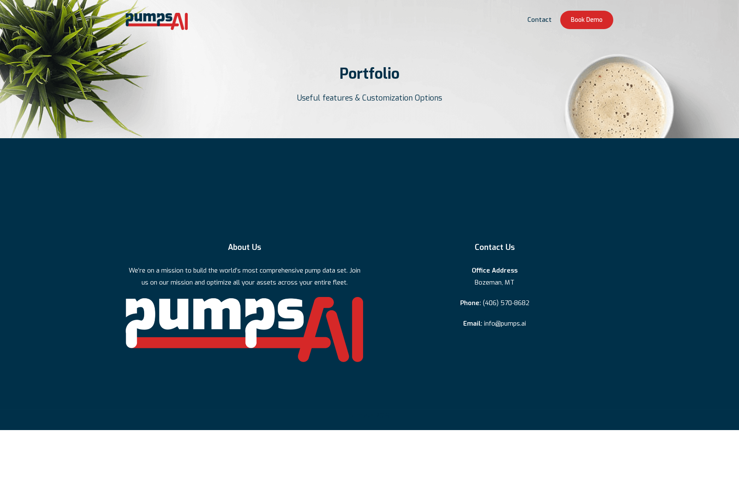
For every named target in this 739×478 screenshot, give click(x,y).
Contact (539, 19)
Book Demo (587, 20)
